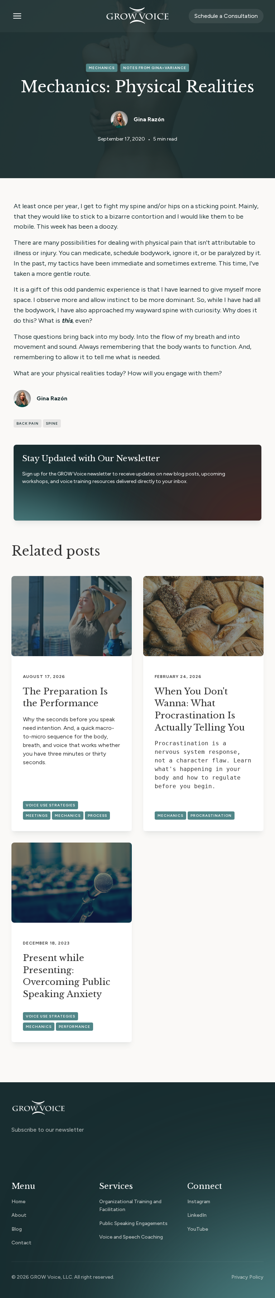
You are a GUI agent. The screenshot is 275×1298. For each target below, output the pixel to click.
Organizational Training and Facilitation (130, 1205)
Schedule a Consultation (226, 16)
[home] (137, 16)
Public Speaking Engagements (133, 1223)
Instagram (198, 1202)
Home (18, 1202)
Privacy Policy (247, 1277)
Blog (16, 1229)
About (18, 1215)
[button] (54, 16)
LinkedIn (197, 1215)
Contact (21, 1243)
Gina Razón (149, 119)
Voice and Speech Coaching (131, 1237)
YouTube (197, 1229)
